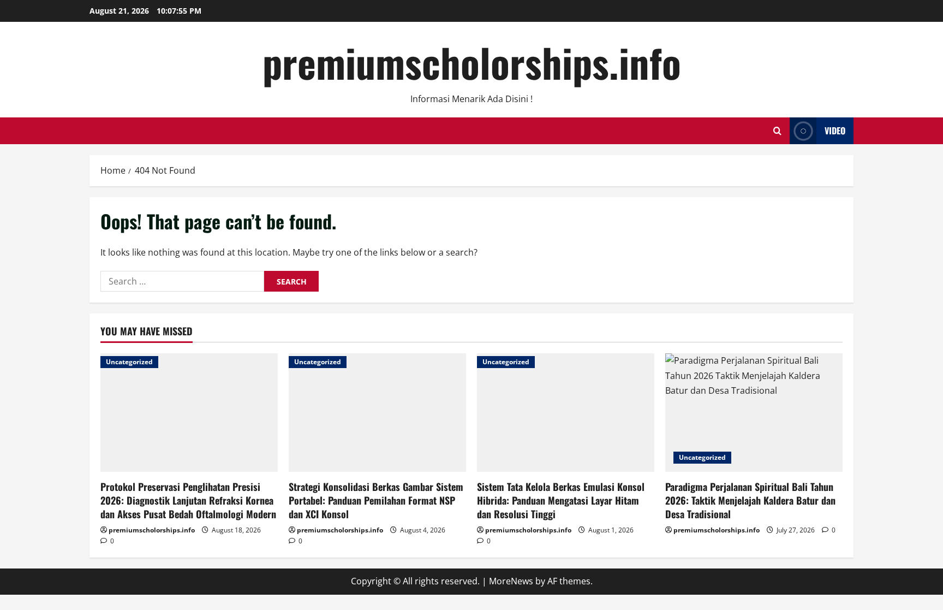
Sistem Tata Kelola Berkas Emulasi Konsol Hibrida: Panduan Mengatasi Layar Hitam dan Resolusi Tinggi (560, 500)
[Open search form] (777, 130)
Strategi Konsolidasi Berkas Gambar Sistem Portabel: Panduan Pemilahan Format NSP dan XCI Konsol (376, 500)
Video (835, 130)
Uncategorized (129, 361)
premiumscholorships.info (471, 62)
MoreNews (511, 581)
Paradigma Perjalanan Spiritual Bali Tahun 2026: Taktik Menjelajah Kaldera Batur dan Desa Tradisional (750, 500)
